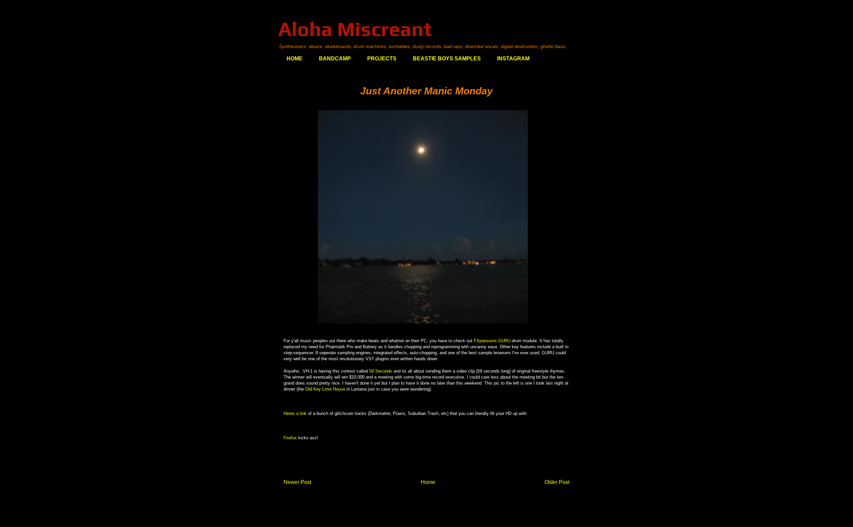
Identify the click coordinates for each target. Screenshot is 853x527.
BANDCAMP (335, 58)
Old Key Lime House (325, 389)
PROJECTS (382, 58)
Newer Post (297, 482)
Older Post (556, 482)
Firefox (290, 437)
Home (428, 482)
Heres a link (295, 413)
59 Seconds (380, 371)
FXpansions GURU (492, 340)
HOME (295, 58)
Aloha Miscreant (355, 28)
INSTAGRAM (513, 58)
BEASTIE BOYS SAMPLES (447, 58)
